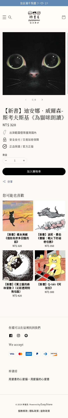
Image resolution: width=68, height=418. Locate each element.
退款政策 (45, 410)
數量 (5, 154)
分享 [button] (10, 181)
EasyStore (46, 404)
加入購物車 (34, 171)
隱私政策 (34, 410)
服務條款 (23, 410)
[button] (4, 17)
